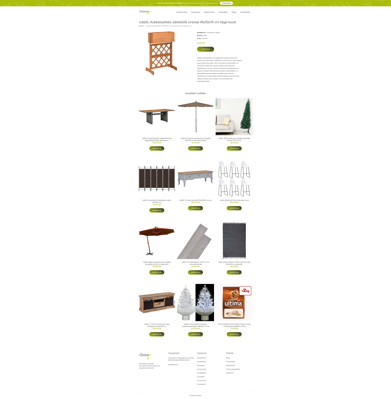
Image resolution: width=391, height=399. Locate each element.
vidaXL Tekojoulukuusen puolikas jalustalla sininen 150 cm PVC (234, 139)
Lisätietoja (205, 49)
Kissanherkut (201, 358)
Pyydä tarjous (226, 3)
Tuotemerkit (245, 12)
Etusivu (141, 26)
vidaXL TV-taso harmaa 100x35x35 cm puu (196, 200)
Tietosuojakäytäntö (233, 369)
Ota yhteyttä (230, 362)
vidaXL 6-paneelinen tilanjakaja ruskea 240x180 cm (156, 201)
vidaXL (217, 32)
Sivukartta (229, 373)
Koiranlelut (223, 12)
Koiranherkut (201, 373)
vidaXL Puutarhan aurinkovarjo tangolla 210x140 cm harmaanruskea (195, 139)
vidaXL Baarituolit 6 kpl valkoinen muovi (234, 200)
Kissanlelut (195, 12)
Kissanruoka (209, 12)
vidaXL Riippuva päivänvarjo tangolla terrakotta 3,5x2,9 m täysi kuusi (157, 263)
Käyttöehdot (230, 365)
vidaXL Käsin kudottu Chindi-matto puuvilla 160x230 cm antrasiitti (234, 263)
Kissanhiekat (201, 362)
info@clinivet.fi (173, 365)
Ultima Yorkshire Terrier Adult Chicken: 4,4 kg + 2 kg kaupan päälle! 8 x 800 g (234, 325)
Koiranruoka (181, 12)
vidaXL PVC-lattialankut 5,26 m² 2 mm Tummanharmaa (195, 263)
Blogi (234, 12)
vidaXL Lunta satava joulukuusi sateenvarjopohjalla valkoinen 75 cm (195, 325)
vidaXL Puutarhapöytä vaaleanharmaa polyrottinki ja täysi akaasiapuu (156, 139)
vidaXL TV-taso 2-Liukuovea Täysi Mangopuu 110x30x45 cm (156, 325)
